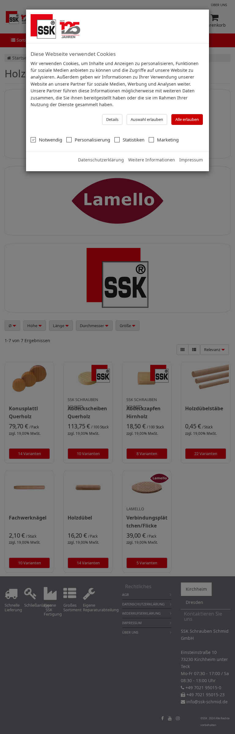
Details (112, 119)
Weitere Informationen (151, 160)
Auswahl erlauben (147, 119)
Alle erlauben (187, 119)
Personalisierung (92, 140)
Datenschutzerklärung (101, 160)
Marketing (168, 140)
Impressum (191, 160)
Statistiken (133, 140)
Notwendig (50, 140)
